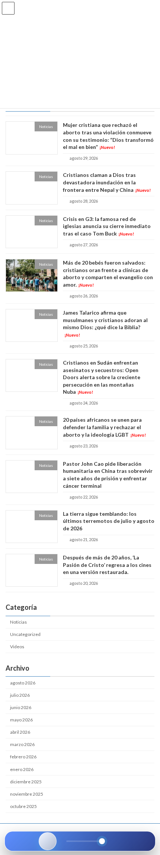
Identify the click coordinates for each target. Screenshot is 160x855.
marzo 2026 (22, 745)
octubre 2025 (23, 806)
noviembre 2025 (26, 794)
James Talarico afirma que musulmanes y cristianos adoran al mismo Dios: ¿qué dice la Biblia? (105, 323)
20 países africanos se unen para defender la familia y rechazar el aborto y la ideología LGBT (104, 427)
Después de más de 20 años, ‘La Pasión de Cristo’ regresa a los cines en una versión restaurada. (107, 564)
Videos (17, 647)
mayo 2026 (21, 720)
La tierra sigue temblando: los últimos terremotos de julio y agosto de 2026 (108, 521)
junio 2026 (20, 707)
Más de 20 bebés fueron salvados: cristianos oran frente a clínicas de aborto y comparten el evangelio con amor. (108, 273)
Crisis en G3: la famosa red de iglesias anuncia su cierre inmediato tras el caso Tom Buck (107, 226)
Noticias (18, 622)
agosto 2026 (22, 683)
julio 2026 (20, 695)
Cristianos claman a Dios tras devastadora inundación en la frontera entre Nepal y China (107, 182)
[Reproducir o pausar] (48, 841)
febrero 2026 (23, 757)
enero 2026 (21, 769)
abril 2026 (20, 732)
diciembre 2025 (26, 781)
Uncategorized (25, 634)
